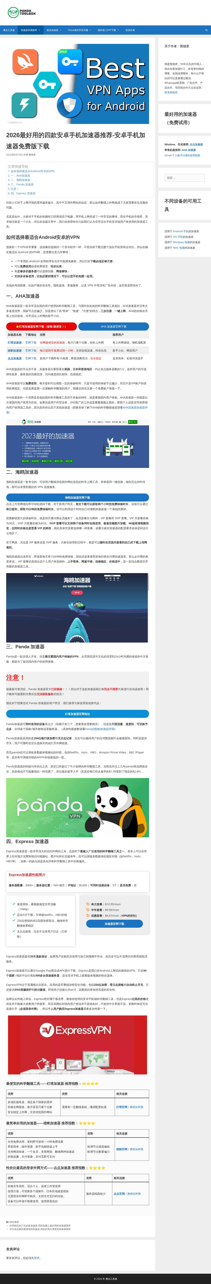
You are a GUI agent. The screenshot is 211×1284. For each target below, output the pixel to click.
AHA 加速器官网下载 (114, 326)
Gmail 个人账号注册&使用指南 (182, 155)
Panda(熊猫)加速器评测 (99, 729)
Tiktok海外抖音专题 (78, 30)
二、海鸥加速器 (20, 180)
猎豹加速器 (15, 350)
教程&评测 (136, 1107)
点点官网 (119, 1193)
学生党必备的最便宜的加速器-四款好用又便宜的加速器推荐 (40, 1229)
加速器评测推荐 (29, 30)
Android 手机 (180, 231)
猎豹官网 (121, 1149)
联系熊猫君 (171, 92)
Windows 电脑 (181, 242)
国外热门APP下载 (107, 30)
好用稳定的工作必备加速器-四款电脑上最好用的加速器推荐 (40, 1225)
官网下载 (30, 342)
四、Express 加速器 (23, 193)
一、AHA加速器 (20, 175)
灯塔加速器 (15, 342)
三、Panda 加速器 (22, 184)
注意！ (15, 189)
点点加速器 (15, 358)
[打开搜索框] (206, 30)
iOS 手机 (178, 237)
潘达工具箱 (9, 30)
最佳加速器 (52, 30)
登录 (37, 1258)
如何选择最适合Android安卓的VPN (33, 171)
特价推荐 (14, 1221)
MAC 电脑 (179, 247)
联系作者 (130, 30)
